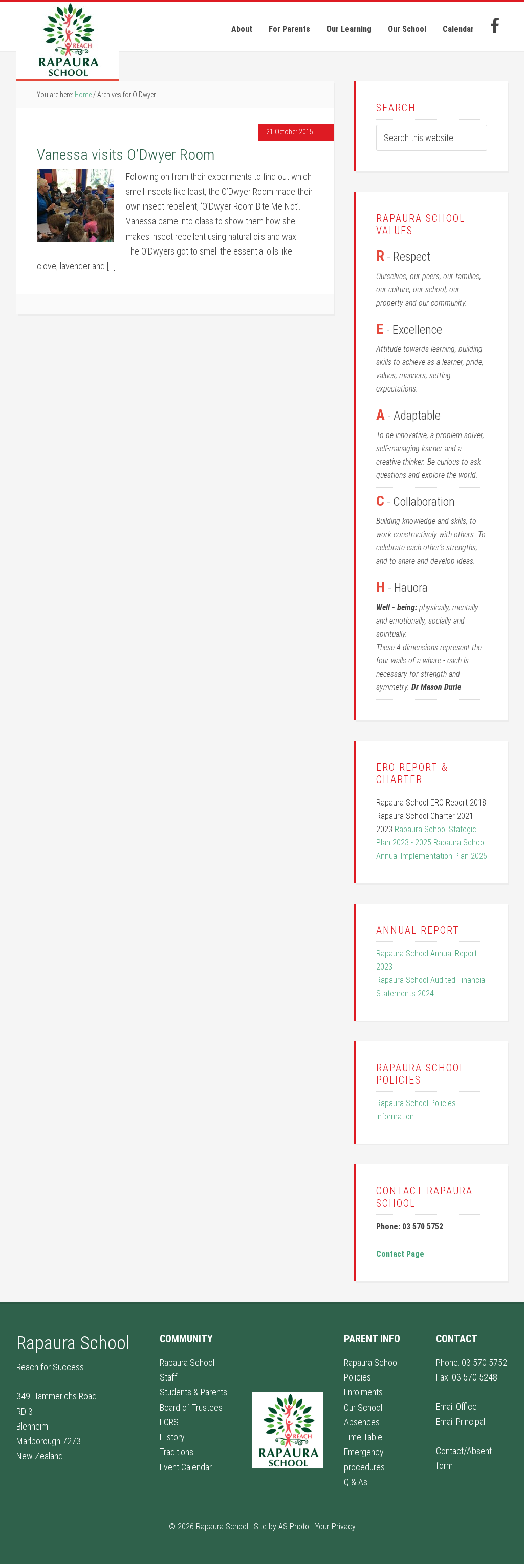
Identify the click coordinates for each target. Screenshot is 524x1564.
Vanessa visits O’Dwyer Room (125, 155)
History (172, 1437)
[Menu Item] (495, 26)
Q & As (355, 1482)
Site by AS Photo (281, 1526)
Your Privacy (335, 1526)
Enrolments (363, 1392)
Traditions (176, 1451)
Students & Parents (193, 1392)
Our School (363, 1407)
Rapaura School (67, 41)
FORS (169, 1422)
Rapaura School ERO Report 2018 (431, 803)
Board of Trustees (191, 1407)
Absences (362, 1422)
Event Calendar (186, 1467)
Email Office (456, 1406)
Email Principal (460, 1421)
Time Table (363, 1437)
